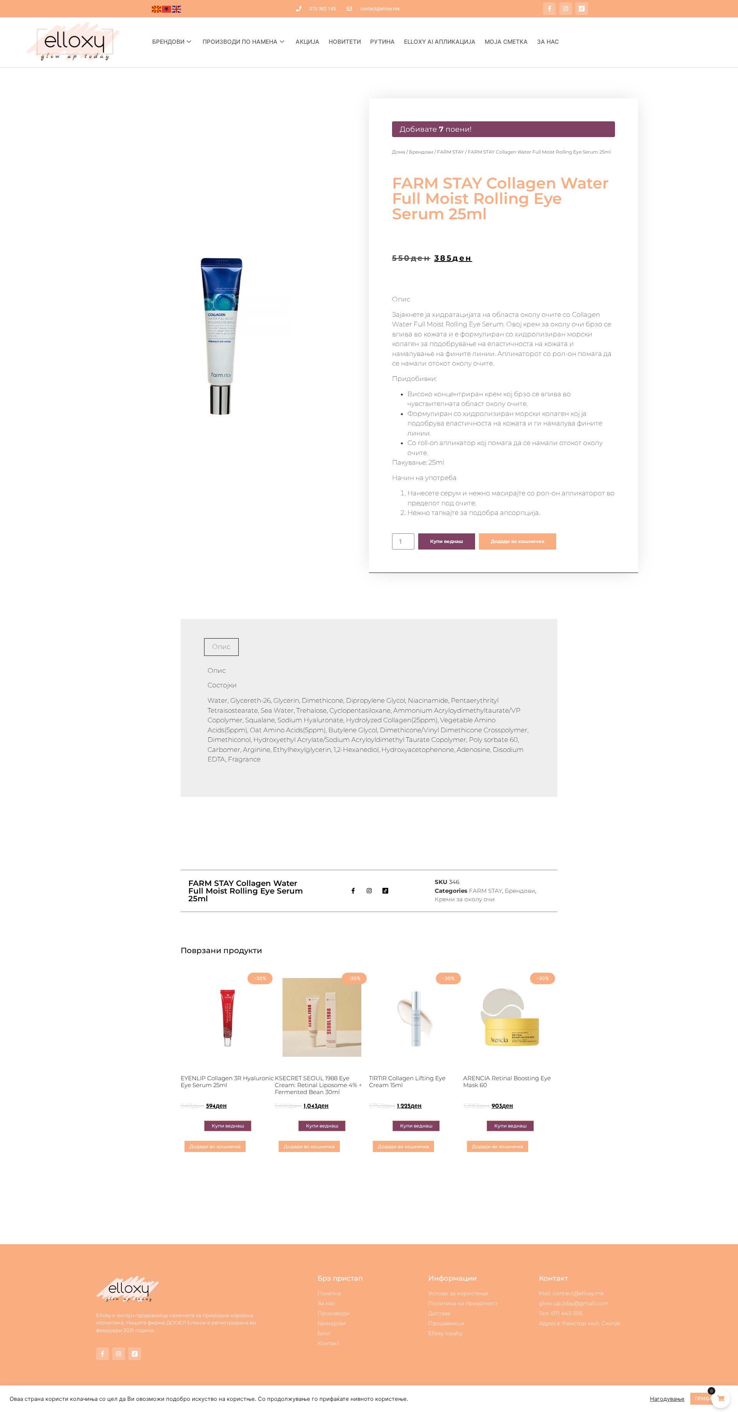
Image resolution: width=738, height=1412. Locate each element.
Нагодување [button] (667, 1398)
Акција (307, 41)
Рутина (382, 41)
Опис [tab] (221, 647)
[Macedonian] (157, 9)
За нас (548, 41)
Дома (398, 152)
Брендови (168, 41)
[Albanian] (167, 9)
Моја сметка (506, 41)
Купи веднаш (446, 541)
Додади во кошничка (517, 541)
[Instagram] (565, 8)
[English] (177, 9)
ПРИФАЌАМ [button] (709, 1398)
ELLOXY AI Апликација (439, 41)
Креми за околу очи (465, 899)
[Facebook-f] (549, 8)
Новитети (345, 41)
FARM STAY (450, 152)
